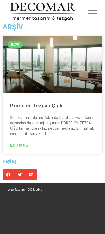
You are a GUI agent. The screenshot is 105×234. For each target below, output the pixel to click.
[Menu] (90, 10)
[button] (8, 174)
